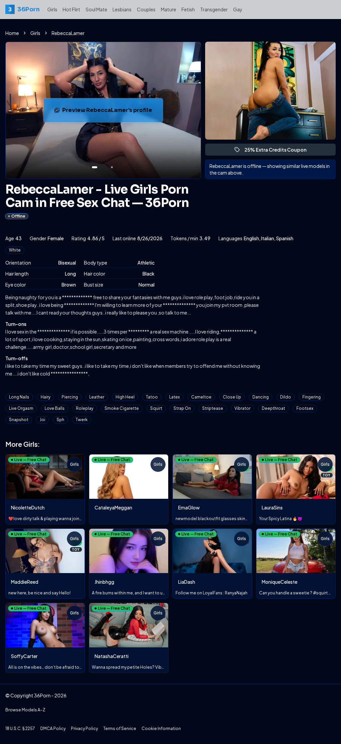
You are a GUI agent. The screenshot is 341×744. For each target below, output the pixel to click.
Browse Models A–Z (25, 709)
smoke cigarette (122, 408)
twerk (82, 419)
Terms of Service (119, 728)
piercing (70, 396)
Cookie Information (161, 728)
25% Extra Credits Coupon (278, 151)
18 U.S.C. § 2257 (20, 728)
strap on (182, 408)
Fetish (188, 9)
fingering (311, 396)
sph (60, 419)
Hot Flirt (71, 9)
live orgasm (21, 408)
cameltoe (201, 396)
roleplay (84, 408)
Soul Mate (96, 9)
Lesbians (122, 9)
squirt (156, 408)
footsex (304, 408)
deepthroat (273, 408)
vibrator (242, 408)
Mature (168, 9)
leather (96, 396)
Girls (52, 9)
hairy (45, 396)
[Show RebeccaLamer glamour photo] (112, 167)
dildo (285, 396)
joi (42, 419)
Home (12, 33)
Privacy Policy (84, 728)
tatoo (152, 396)
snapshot (18, 419)
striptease (212, 408)
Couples (146, 9)
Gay (237, 9)
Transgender (214, 9)
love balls (55, 408)
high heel (125, 396)
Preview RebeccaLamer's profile (108, 112)
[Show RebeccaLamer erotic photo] (94, 167)
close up (232, 396)
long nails (19, 396)
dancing (260, 396)
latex (174, 396)
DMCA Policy (53, 728)
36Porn (23, 9)
